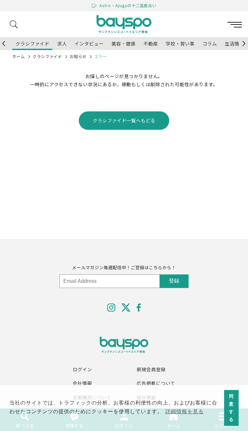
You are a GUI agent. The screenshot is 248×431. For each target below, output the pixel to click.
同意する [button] (231, 408)
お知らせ (78, 56)
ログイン (82, 369)
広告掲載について (156, 383)
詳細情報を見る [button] (184, 411)
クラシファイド (47, 56)
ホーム (18, 56)
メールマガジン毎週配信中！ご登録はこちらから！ (124, 267)
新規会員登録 (151, 369)
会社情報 (82, 383)
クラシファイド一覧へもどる (124, 120)
